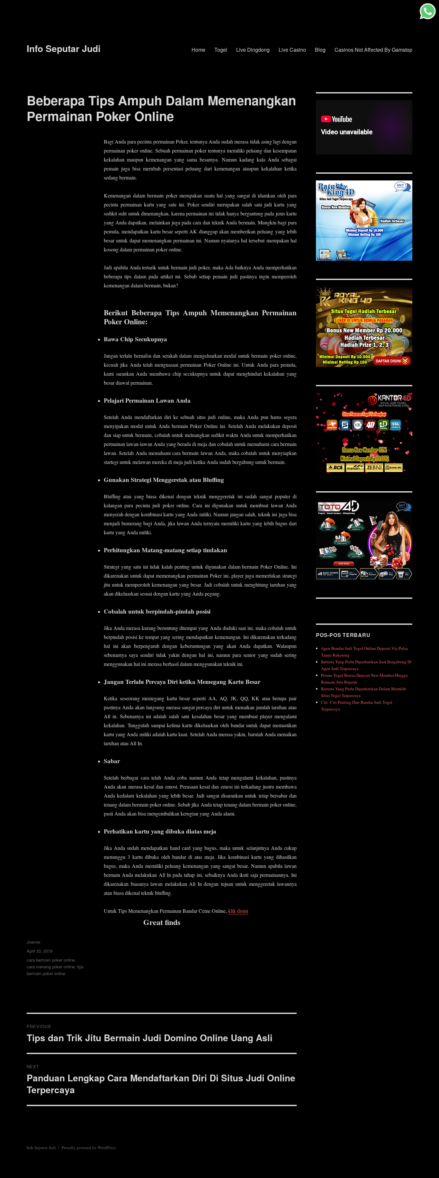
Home (198, 49)
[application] (364, 127)
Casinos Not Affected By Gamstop (373, 49)
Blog (320, 49)
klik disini (238, 910)
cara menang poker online (51, 967)
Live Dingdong (253, 49)
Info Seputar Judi (64, 48)
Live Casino (292, 49)
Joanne (33, 942)
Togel (220, 49)
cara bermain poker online (51, 960)
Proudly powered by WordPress (89, 1147)
